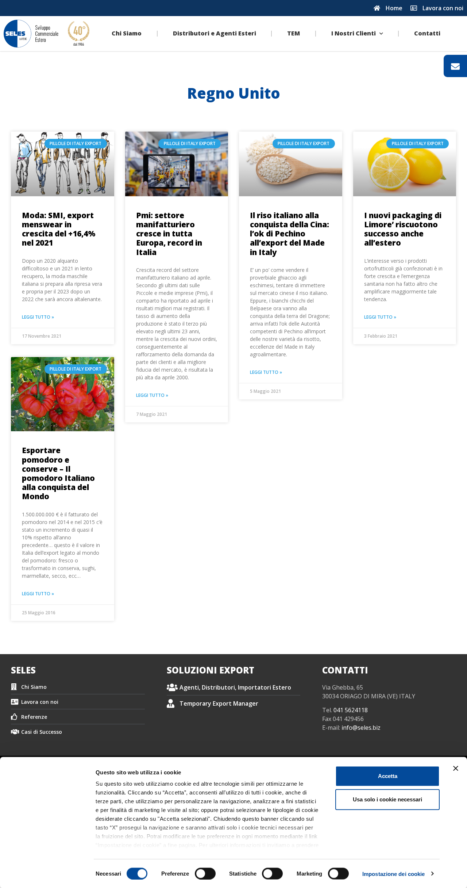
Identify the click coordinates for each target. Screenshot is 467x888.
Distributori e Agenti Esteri (214, 33)
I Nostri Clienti (353, 33)
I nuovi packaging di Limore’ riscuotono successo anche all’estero (402, 229)
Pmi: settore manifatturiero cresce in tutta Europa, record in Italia (169, 233)
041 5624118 (350, 710)
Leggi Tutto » (38, 317)
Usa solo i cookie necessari (387, 799)
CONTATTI (345, 670)
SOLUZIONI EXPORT (210, 670)
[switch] (205, 873)
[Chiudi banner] (455, 768)
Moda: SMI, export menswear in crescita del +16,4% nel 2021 (59, 229)
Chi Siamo (127, 33)
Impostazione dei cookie (393, 873)
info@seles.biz (361, 728)
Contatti (427, 33)
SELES (23, 670)
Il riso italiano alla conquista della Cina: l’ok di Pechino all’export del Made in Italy (289, 233)
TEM (293, 33)
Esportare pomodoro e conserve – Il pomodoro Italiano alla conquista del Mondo (58, 473)
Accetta (387, 776)
